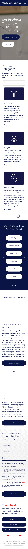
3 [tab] (15, 285)
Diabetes (14, 261)
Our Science (8, 44)
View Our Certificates (14, 363)
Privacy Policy (13, 479)
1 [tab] (12, 285)
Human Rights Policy (18, 545)
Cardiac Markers (14, 246)
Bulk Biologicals (14, 238)
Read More (14, 423)
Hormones (14, 277)
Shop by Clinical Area (11, 37)
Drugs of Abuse (14, 269)
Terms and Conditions (18, 543)
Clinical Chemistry (14, 253)
